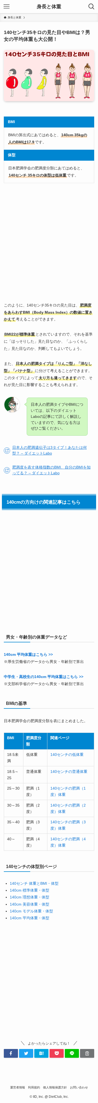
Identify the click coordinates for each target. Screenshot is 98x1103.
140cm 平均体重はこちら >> (28, 654)
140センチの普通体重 (68, 771)
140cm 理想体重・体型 (29, 897)
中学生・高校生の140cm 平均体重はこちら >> (43, 676)
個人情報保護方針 (55, 1087)
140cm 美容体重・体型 (29, 904)
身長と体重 (49, 6)
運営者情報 (17, 1087)
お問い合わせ (79, 1087)
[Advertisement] (49, 242)
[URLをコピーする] (87, 1053)
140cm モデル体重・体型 (31, 911)
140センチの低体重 (67, 754)
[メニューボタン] (6, 6)
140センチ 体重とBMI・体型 (34, 883)
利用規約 (34, 1087)
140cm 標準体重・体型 (29, 890)
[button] (11, 1053)
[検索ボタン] (91, 6)
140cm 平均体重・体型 (29, 918)
